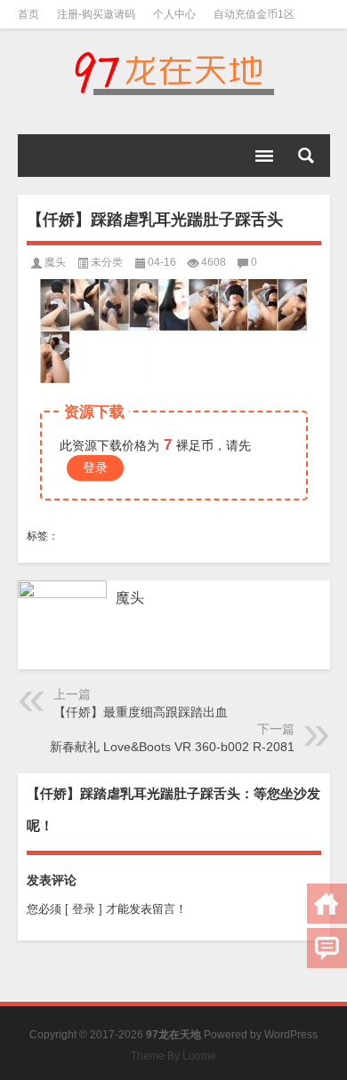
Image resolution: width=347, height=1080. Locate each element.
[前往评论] (327, 948)
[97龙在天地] (174, 73)
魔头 (55, 262)
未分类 (107, 262)
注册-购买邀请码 (96, 14)
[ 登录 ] (83, 909)
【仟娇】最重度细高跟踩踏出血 (140, 712)
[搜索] (306, 155)
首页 (28, 14)
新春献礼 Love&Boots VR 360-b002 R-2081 (172, 747)
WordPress (291, 1034)
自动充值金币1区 (254, 14)
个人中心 (174, 14)
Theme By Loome (173, 1056)
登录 (95, 467)
